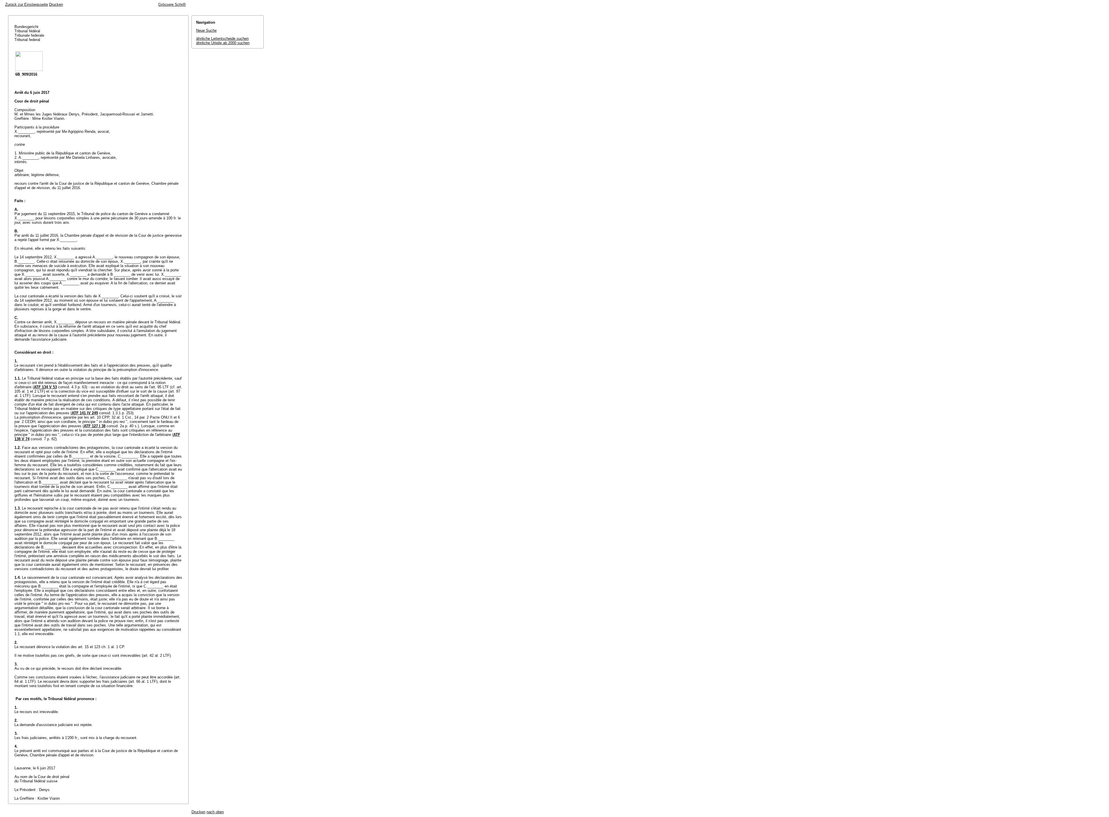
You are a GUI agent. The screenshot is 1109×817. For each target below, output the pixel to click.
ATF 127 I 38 (94, 426)
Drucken (56, 4)
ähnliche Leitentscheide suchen (222, 38)
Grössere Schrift (172, 4)
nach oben (215, 812)
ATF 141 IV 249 (85, 413)
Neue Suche (206, 30)
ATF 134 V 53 (45, 387)
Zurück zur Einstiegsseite (26, 4)
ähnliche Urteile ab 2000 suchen (223, 43)
